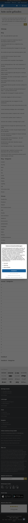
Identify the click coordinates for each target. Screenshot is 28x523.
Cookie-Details (8, 277)
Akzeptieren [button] (14, 270)
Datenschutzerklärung (14, 277)
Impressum (20, 277)
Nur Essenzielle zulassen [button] (14, 273)
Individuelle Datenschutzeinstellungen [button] (14, 275)
